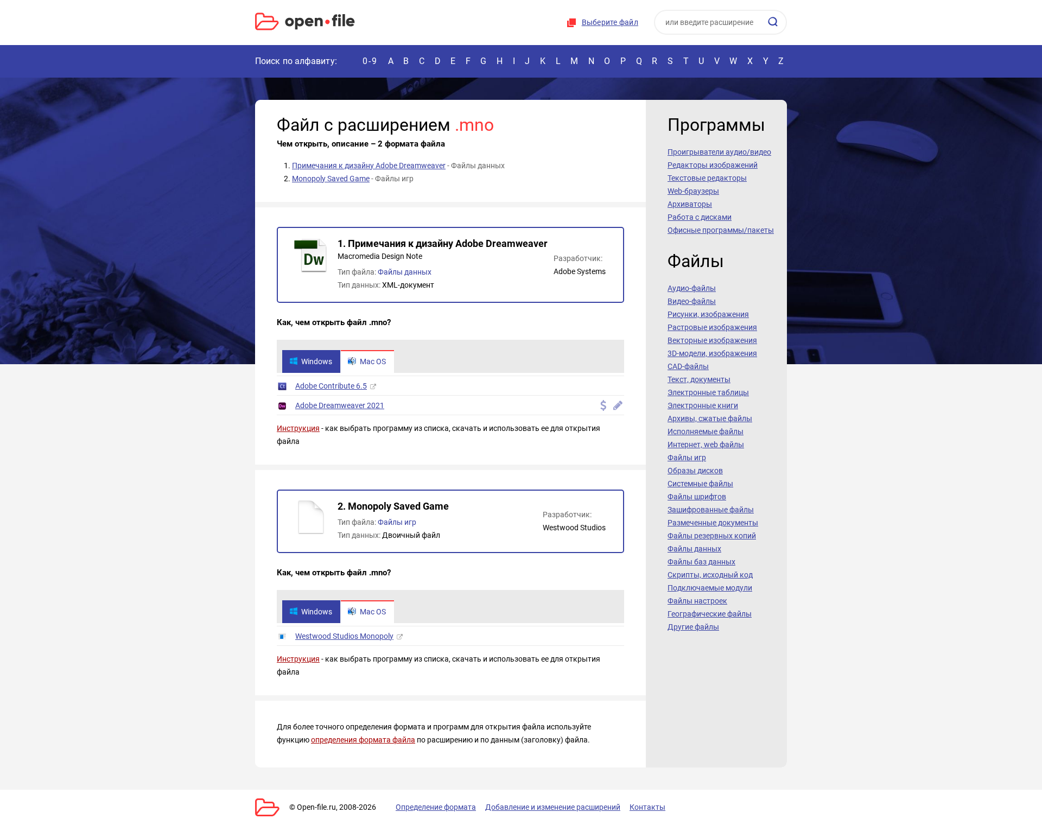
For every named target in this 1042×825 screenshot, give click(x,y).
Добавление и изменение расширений (552, 807)
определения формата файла (363, 739)
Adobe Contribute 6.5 (331, 386)
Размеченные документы (713, 522)
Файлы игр (397, 522)
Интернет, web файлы (706, 444)
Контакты (647, 807)
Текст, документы (699, 379)
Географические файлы (710, 614)
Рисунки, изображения (708, 314)
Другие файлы (693, 627)
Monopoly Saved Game (331, 178)
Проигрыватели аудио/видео (719, 152)
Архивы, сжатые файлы (710, 418)
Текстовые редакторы (707, 178)
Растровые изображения (712, 327)
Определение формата (436, 807)
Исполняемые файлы (706, 431)
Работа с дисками (700, 217)
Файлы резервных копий (712, 535)
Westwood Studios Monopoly (344, 636)
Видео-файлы (692, 301)
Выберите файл (610, 22)
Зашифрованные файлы (711, 509)
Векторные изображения (712, 340)
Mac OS (373, 361)
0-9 (370, 61)
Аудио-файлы (692, 288)
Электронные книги (703, 405)
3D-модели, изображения (712, 353)
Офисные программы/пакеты (721, 230)
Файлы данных (404, 272)
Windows (316, 361)
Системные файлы (700, 483)
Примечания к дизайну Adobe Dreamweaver (369, 165)
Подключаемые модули (710, 587)
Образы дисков (695, 470)
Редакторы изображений (713, 165)
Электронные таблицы (708, 392)
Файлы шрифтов (697, 496)
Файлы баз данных (701, 561)
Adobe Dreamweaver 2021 (339, 405)
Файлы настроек (697, 600)
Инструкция (298, 428)
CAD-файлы (688, 366)
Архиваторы (690, 204)
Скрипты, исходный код (710, 574)
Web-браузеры (693, 191)
